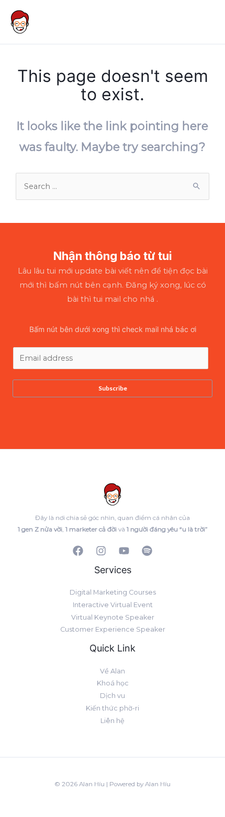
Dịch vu (112, 696)
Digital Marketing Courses (113, 592)
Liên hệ (112, 721)
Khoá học (113, 683)
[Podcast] (147, 551)
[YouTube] (124, 551)
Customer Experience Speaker (112, 629)
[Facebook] (78, 551)
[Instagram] (101, 551)
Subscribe (112, 388)
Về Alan (112, 671)
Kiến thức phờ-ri (112, 708)
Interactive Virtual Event (113, 605)
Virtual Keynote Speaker (112, 617)
